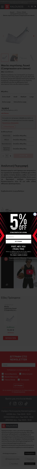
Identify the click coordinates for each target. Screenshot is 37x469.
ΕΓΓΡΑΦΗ (18, 241)
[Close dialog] (35, 214)
